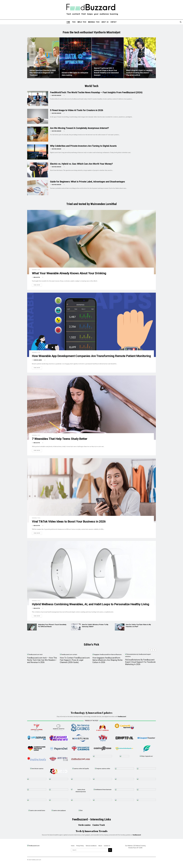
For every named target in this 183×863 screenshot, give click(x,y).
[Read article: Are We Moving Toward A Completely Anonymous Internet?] (37, 134)
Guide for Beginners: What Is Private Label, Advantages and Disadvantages (87, 181)
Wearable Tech (93, 22)
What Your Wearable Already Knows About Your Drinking (69, 273)
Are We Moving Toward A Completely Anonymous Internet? (79, 128)
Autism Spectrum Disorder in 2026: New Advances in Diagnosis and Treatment (43, 72)
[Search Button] (181, 22)
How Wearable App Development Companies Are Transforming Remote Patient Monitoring (91, 356)
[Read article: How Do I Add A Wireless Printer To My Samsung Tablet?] (76, 627)
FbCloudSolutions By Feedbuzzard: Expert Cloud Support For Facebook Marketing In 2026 (140, 662)
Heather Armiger (56, 95)
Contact (113, 22)
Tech (73, 22)
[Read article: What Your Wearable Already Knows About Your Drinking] (91, 242)
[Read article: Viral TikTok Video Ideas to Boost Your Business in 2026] (91, 490)
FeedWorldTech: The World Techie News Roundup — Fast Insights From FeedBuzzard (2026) (96, 92)
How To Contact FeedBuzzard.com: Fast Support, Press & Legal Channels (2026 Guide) (75, 660)
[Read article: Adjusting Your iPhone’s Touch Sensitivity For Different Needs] (32, 627)
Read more (38, 285)
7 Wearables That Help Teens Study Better (59, 439)
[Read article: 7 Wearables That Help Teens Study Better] (91, 407)
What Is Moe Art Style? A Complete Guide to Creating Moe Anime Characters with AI (139, 72)
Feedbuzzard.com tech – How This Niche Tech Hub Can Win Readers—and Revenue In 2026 (42, 660)
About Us (105, 22)
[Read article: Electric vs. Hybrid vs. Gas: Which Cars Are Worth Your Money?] (37, 169)
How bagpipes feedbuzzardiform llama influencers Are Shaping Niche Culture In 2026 (107, 660)
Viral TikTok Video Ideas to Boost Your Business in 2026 (69, 521)
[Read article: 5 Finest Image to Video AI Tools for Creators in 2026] (37, 116)
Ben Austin (37, 277)
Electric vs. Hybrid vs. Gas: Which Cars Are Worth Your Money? (81, 163)
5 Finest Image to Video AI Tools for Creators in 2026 (76, 110)
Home (68, 22)
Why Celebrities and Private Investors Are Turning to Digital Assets (83, 146)
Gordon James (38, 360)
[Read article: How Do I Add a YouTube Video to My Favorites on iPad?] (119, 627)
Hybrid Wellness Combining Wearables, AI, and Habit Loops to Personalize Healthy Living (90, 604)
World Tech (82, 22)
